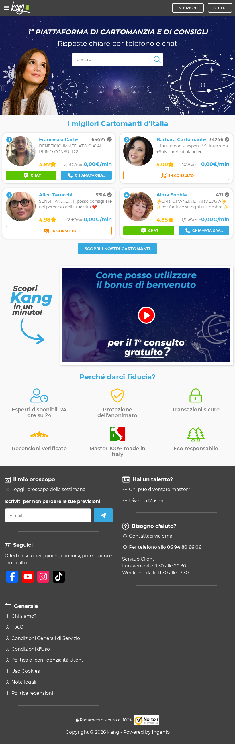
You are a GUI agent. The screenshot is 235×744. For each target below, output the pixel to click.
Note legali (23, 682)
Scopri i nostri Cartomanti (117, 248)
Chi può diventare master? (159, 489)
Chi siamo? (23, 616)
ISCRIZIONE (187, 8)
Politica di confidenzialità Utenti (48, 660)
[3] (21, 219)
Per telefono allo (165, 547)
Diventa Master (146, 500)
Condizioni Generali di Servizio (45, 638)
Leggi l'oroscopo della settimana (48, 489)
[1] (21, 164)
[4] (138, 219)
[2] (138, 164)
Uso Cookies (25, 671)
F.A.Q (17, 627)
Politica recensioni (32, 693)
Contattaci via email (152, 536)
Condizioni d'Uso (30, 649)
